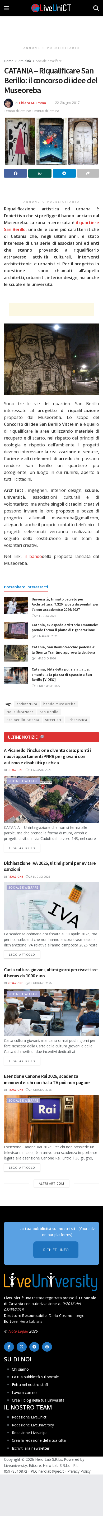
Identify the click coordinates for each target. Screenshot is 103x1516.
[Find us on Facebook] (9, 1347)
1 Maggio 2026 (45, 658)
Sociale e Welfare (49, 61)
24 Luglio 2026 (45, 616)
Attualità (24, 61)
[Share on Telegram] (64, 173)
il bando (33, 556)
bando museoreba (59, 704)
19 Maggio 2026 (46, 636)
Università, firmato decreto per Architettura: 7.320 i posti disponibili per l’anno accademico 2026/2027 (65, 604)
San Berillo (49, 712)
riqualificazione (20, 712)
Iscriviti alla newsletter (30, 1448)
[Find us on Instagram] (47, 1347)
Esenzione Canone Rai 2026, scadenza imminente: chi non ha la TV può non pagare (47, 1079)
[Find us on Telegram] (34, 1347)
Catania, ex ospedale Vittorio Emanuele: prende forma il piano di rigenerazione (65, 627)
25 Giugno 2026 (40, 983)
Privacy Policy (79, 1471)
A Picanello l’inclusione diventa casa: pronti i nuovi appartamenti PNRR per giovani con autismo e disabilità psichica (47, 756)
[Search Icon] (96, 8)
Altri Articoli (51, 1183)
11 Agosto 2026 (40, 770)
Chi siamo (20, 1369)
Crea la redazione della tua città (39, 1440)
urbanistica (77, 720)
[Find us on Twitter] (22, 1347)
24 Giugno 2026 (40, 1090)
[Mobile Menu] (6, 8)
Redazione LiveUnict (29, 1417)
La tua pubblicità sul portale (35, 1376)
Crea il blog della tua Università (38, 1400)
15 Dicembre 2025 (47, 686)
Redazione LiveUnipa (30, 1432)
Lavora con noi (25, 1392)
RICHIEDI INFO (56, 1249)
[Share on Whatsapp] (39, 173)
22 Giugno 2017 (67, 102)
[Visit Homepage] (51, 8)
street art (53, 720)
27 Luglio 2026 (39, 877)
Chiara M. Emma (32, 102)
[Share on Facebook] (15, 173)
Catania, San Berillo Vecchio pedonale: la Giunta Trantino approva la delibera (63, 650)
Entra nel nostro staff (30, 1384)
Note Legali (18, 1331)
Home (8, 61)
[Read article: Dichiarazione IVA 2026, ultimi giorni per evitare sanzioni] (51, 906)
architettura (27, 704)
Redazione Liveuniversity (33, 1424)
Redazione (15, 770)
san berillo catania (23, 720)
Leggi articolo (24, 848)
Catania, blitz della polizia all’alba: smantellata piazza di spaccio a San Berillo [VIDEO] (62, 674)
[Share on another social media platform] (88, 173)
